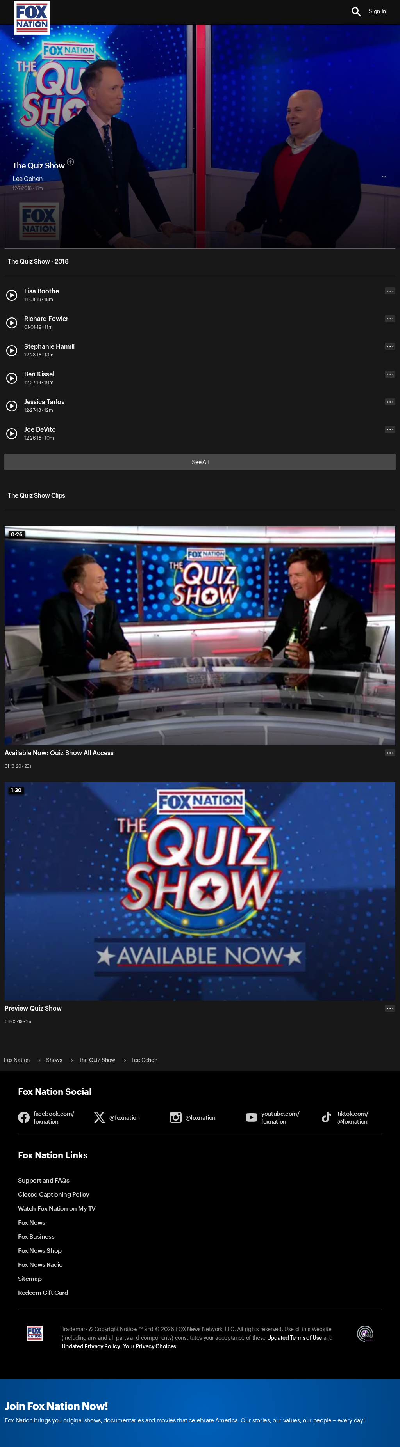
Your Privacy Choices (149, 1346)
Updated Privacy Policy (91, 1346)
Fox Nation (17, 1060)
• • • (390, 291)
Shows (54, 1060)
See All (200, 462)
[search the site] (356, 11)
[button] (356, 11)
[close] (390, 1039)
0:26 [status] (17, 534)
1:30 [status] (16, 790)
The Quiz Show (38, 166)
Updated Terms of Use (294, 1338)
